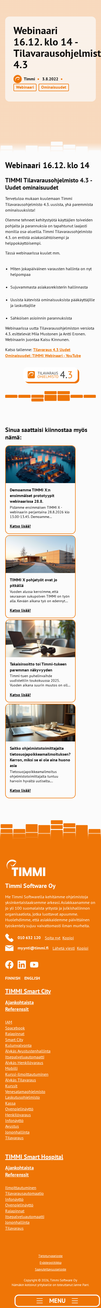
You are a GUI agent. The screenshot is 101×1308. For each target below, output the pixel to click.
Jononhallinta (17, 1132)
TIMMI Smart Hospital (34, 1157)
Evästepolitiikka (50, 1262)
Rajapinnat (14, 1033)
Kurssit (11, 1085)
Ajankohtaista (19, 1002)
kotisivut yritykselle (38, 1285)
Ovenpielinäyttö (19, 1108)
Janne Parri (81, 1285)
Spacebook (15, 1028)
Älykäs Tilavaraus (20, 1079)
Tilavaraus (14, 1137)
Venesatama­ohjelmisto (25, 1091)
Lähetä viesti (64, 948)
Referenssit (17, 1009)
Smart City (14, 1039)
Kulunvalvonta (18, 1045)
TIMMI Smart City (28, 991)
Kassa (10, 1103)
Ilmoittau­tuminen (20, 1187)
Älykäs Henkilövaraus (24, 1062)
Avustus (12, 1126)
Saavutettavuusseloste (50, 1269)
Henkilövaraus (18, 1114)
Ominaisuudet (53, 87)
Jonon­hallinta (17, 1222)
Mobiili (11, 1068)
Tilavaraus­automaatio (24, 1193)
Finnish (12, 978)
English (32, 978)
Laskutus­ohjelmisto (22, 1097)
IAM (8, 1022)
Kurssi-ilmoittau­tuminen (26, 1074)
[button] (57, 1301)
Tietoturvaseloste (50, 1256)
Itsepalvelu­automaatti (24, 1056)
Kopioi (68, 937)
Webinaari (25, 87)
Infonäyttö (14, 1120)
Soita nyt (52, 937)
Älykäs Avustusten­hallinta (28, 1051)
